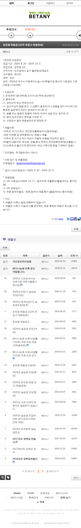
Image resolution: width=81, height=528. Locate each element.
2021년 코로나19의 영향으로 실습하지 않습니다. (25, 405)
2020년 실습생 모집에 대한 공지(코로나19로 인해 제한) (24, 419)
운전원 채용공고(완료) (24, 365)
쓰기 (76, 477)
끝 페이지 (51, 471)
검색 (2, 477)
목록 (76, 229)
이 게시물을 (57, 219)
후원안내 (11, 29)
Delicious (79, 218)
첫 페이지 (29, 471)
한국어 (69, 3)
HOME (30, 493)
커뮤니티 (30, 29)
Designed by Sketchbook (57, 522)
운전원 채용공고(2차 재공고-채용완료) (23, 44)
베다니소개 (62, 493)
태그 (8, 477)
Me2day (72, 218)
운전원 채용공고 (21, 321)
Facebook (75, 218)
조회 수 (74, 255)
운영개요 (45, 493)
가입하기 (50, 3)
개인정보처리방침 (22, 261)
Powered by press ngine (25, 522)
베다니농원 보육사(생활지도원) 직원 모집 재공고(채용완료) (25, 342)
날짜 (60, 255)
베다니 (6, 51)
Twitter (68, 218)
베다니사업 (17, 497)
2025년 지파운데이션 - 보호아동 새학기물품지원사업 (25, 282)
